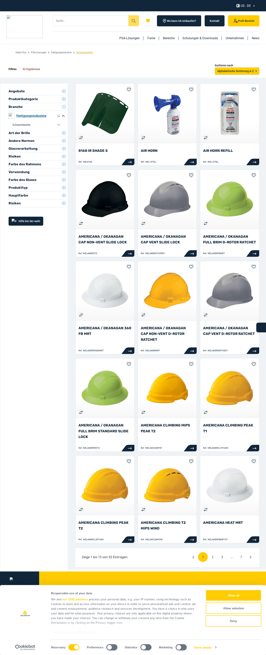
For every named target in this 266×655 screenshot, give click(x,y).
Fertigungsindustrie (61, 52)
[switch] (111, 647)
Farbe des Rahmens (25, 164)
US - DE (246, 6)
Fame (151, 38)
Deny (233, 621)
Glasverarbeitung (23, 148)
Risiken (15, 156)
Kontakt (214, 20)
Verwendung (19, 172)
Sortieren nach (224, 65)
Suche (134, 20)
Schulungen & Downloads (200, 38)
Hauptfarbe (18, 195)
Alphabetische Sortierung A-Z (235, 71)
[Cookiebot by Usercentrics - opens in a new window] (25, 647)
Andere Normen (21, 141)
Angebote (17, 91)
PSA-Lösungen (129, 38)
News (255, 38)
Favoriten (148, 20)
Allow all (233, 595)
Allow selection (233, 608)
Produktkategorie (23, 99)
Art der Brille (19, 133)
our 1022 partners (75, 599)
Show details (203, 647)
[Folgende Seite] (250, 557)
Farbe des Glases (22, 180)
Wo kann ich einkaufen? (181, 20)
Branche (16, 107)
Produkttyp (18, 188)
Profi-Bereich (246, 20)
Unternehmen (235, 38)
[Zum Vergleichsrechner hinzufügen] (81, 137)
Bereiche (169, 38)
